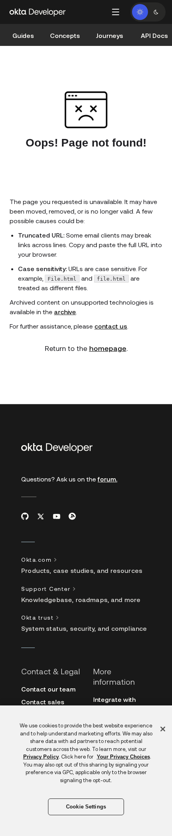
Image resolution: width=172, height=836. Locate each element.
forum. (107, 479)
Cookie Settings (86, 807)
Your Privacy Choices (123, 757)
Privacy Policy (41, 757)
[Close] (163, 729)
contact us (110, 326)
